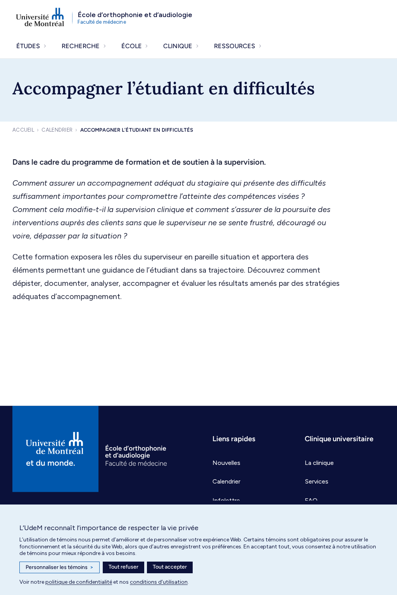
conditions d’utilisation (159, 582)
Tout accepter (170, 567)
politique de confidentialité (78, 582)
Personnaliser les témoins (59, 567)
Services (316, 481)
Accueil (23, 130)
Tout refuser (123, 567)
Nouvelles (226, 462)
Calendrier (56, 130)
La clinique (319, 462)
